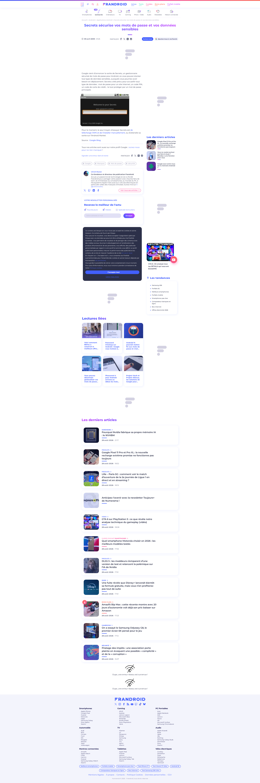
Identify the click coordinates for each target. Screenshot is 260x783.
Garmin (83, 757)
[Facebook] (124, 704)
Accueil (84, 20)
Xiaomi (83, 724)
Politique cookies (96, 268)
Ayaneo (121, 713)
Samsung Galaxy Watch (89, 761)
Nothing (160, 738)
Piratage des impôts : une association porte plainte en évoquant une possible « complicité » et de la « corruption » (129, 651)
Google (88, 163)
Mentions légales (96, 775)
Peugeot (84, 740)
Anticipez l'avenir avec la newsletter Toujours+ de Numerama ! (128, 499)
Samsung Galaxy (87, 720)
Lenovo (159, 717)
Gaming (121, 708)
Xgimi (121, 743)
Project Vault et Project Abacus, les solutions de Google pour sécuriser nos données (133, 379)
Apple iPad (123, 752)
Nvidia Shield (123, 720)
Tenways (160, 761)
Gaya (159, 755)
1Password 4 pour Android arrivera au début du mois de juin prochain (112, 379)
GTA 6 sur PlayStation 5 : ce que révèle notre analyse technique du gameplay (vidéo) (127, 521)
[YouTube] (132, 704)
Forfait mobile (173, 4)
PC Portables (162, 708)
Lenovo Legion (124, 715)
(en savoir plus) (127, 253)
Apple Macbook (162, 713)
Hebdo (108, 210)
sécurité (131, 163)
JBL (158, 736)
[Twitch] (136, 704)
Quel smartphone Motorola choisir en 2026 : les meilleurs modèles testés (128, 542)
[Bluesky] (144, 704)
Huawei (83, 715)
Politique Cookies (135, 775)
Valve (121, 724)
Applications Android (104, 20)
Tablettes (121, 749)
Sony (121, 740)
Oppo (83, 719)
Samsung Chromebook (165, 724)
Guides (149, 4)
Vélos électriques (164, 749)
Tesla (82, 743)
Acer (159, 711)
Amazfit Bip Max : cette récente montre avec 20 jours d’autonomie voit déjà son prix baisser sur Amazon (129, 607)
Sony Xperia (85, 722)
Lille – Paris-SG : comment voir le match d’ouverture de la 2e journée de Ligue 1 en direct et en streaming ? (126, 477)
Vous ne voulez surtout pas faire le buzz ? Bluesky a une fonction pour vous (166, 155)
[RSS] (128, 704)
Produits (106, 450)
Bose (159, 732)
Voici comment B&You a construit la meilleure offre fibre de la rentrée (90, 346)
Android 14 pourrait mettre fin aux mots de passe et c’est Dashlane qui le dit (133, 346)
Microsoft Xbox (124, 717)
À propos (110, 775)
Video (104, 517)
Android (92, 20)
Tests (141, 4)
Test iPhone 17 (143, 766)
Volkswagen (85, 745)
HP (158, 720)
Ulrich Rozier (96, 172)
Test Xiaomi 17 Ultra (160, 766)
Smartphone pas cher (160, 298)
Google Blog (95, 140)
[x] (85, 190)
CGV (170, 775)
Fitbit (83, 755)
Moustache (161, 757)
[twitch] (89, 190)
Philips (121, 736)
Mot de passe (116, 163)
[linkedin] (94, 190)
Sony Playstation (125, 722)
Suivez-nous (147, 39)
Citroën (83, 734)
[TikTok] (140, 704)
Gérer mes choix (112, 277)
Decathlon (161, 753)
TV (118, 728)
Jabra (159, 734)
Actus (133, 4)
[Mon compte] (97, 4)
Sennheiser (161, 741)
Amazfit (84, 752)
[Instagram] (119, 704)
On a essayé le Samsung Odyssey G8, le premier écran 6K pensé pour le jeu (124, 629)
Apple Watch (85, 753)
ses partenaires (100, 260)
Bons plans (160, 4)
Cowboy (160, 752)
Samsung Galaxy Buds (165, 740)
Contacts (120, 775)
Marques (101, 163)
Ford (82, 736)
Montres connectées (89, 749)
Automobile (84, 728)
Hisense (122, 731)
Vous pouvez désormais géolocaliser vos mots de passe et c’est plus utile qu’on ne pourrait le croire (91, 379)
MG (82, 738)
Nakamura (161, 759)
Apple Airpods (162, 731)
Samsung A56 (157, 285)
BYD (82, 732)
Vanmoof (160, 763)
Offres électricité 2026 (160, 310)
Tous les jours (92, 210)
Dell (158, 715)
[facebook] (98, 190)
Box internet (156, 307)
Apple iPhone (85, 711)
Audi (82, 731)
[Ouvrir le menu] (82, 4)
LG (120, 732)
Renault (83, 741)
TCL (120, 741)
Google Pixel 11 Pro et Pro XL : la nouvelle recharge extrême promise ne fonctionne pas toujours (166, 144)
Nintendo (122, 719)
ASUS (121, 711)
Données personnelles (155, 775)
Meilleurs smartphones (160, 292)
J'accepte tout (114, 272)
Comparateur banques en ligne (112, 770)
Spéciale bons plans (126, 210)
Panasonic (122, 734)
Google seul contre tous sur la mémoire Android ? (166, 165)
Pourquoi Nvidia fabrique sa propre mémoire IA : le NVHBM (129, 434)
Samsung (122, 738)
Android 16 (175, 766)
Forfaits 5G (156, 288)
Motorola (84, 717)
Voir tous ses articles (129, 190)
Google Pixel (85, 713)
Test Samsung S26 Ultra (150, 770)
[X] (115, 704)
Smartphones (85, 708)
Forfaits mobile (157, 295)
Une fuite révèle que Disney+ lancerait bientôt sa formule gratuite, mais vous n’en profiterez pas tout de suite (128, 585)
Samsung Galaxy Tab (126, 759)
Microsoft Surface (163, 722)
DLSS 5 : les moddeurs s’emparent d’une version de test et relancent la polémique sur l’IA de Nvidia (127, 564)
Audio (158, 728)
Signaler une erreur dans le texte (95, 156)
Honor (159, 719)
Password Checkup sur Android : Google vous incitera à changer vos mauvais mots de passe (112, 346)
